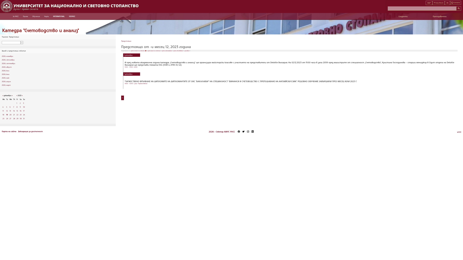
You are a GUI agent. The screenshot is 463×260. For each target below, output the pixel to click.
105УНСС (72, 16)
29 (17, 118)
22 (17, 115)
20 (10, 115)
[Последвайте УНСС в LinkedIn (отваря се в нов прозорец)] (252, 131)
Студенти (403, 16)
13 (10, 111)
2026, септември (8, 63)
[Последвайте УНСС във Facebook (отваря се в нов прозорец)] (238, 131)
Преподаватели (440, 16)
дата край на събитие (154, 50)
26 (7, 118)
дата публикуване (167, 50)
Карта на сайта (9, 131)
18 (3, 115)
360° (429, 3)
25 (3, 118)
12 (7, 111)
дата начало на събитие (138, 50)
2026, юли (5, 71)
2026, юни (5, 74)
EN (447, 3)
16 (20, 111)
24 (24, 115)
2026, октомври (8, 60)
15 (17, 111)
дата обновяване (178, 50)
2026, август (7, 67)
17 (23, 111)
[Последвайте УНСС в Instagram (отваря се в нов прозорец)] (248, 131)
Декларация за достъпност (30, 131)
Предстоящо (126, 41)
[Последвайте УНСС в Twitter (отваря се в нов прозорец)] (243, 131)
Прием (25, 16)
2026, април (6, 81)
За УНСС (16, 16)
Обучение (36, 16)
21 (14, 115)
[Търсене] (458, 8)
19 (7, 115)
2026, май (5, 78)
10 (24, 107)
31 (24, 118)
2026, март (6, 85)
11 (3, 111)
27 (10, 118)
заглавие (187, 50)
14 (14, 111)
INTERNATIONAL (59, 16)
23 (20, 115)
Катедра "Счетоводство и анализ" (40, 30)
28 (14, 118)
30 (21, 118)
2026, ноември (7, 56)
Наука (46, 16)
